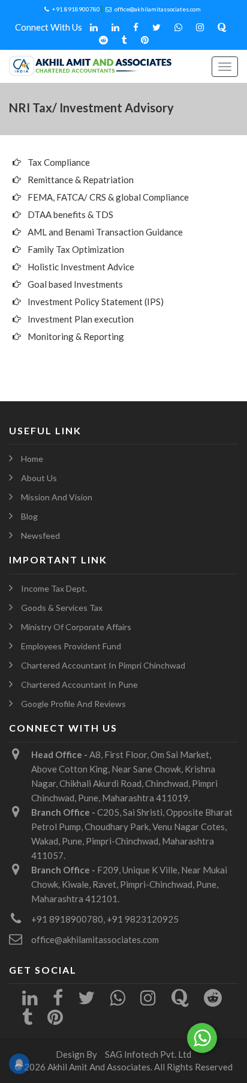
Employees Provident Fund (71, 646)
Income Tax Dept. (54, 588)
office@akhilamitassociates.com (158, 9)
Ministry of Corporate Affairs (76, 627)
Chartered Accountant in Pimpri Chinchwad (103, 665)
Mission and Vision (56, 497)
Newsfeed (40, 535)
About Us (39, 478)
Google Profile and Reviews (73, 704)
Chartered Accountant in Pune (79, 684)
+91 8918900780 (76, 9)
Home (32, 459)
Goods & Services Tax (62, 607)
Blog (29, 516)
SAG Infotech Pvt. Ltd (148, 1054)
